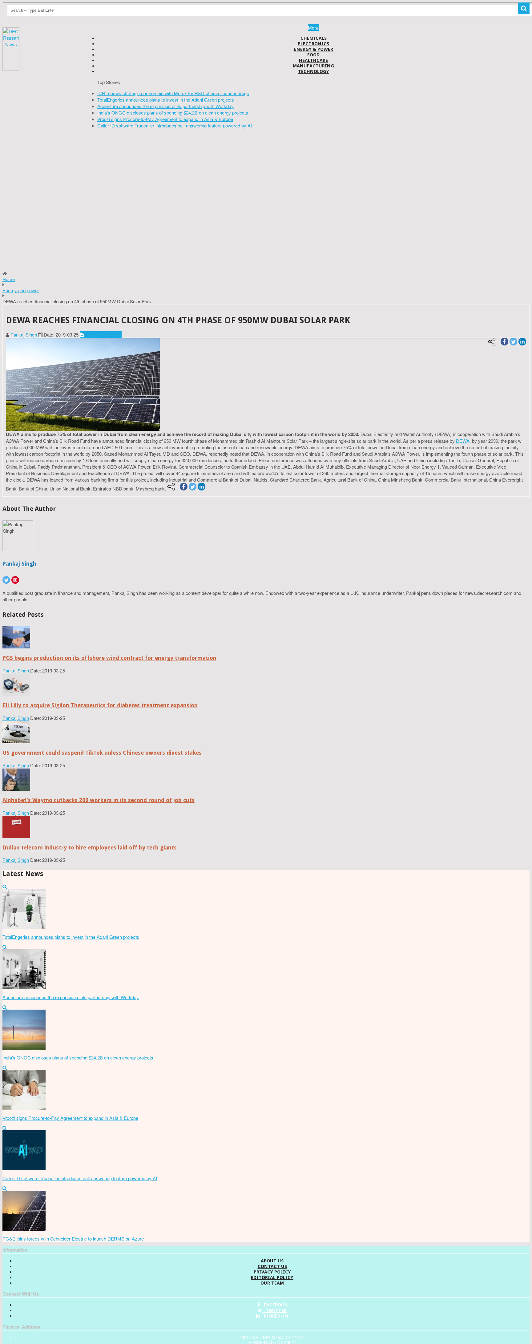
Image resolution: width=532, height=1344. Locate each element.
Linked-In (274, 1316)
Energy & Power (313, 49)
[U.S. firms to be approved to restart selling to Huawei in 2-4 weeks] (16, 646)
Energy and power (20, 290)
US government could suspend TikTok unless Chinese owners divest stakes (102, 752)
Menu (313, 27)
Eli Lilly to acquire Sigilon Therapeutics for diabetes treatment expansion (100, 705)
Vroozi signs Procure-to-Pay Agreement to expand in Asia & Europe (165, 119)
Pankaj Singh (23, 334)
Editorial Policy (272, 1277)
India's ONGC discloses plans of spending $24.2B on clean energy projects (172, 112)
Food (313, 55)
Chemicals (313, 38)
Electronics (313, 43)
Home (8, 279)
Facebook (273, 1305)
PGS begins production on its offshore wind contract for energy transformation (109, 658)
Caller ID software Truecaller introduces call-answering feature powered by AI (174, 125)
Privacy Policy (272, 1272)
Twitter (274, 1310)
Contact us (272, 1266)
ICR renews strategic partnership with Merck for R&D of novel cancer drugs (173, 93)
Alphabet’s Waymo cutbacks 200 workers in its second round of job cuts (98, 800)
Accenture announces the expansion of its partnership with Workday (165, 106)
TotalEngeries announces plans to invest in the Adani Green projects (165, 99)
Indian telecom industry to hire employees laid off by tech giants (89, 847)
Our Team (272, 1283)
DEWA (463, 441)
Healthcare (313, 60)
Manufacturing (313, 66)
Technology (313, 71)
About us (272, 1261)
